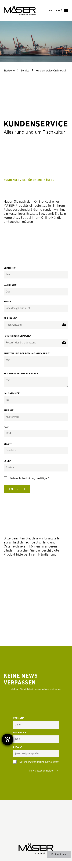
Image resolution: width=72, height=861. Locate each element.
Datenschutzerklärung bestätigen (29, 478)
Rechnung (10, 318)
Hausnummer (12, 393)
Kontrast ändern (58, 854)
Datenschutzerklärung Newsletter (38, 762)
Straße (9, 410)
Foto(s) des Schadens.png (21, 342)
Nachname (10, 285)
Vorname (10, 268)
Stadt (8, 444)
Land (7, 461)
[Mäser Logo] (20, 10)
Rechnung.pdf (14, 324)
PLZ (6, 427)
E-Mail (8, 302)
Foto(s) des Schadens (17, 336)
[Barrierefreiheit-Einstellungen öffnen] (7, 739)
